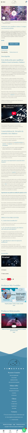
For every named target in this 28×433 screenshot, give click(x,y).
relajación (10, 143)
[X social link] (6, 279)
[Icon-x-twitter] (7, 368)
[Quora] (19, 368)
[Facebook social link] (4, 279)
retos (6, 183)
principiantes (5, 145)
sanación (4, 143)
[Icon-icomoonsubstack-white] (23, 368)
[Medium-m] (21, 368)
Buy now (5, 47)
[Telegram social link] (13, 279)
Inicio (2, 21)
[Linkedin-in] (11, 368)
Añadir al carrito (14, 43)
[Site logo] (14, 1)
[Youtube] (9, 368)
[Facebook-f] (4, 368)
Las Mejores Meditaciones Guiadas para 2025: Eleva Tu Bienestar (16, 21)
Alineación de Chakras (6, 23)
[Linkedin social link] (11, 279)
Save (9, 279)
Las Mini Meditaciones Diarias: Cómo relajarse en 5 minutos (14, 330)
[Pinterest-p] (16, 368)
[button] (13, 300)
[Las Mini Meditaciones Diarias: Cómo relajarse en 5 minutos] (14, 320)
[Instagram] (14, 368)
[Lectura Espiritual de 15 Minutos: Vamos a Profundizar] (14, 295)
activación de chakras (18, 142)
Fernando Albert (4, 253)
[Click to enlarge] (3, 18)
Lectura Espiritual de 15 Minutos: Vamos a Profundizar (14, 303)
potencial (12, 94)
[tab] (4, 52)
